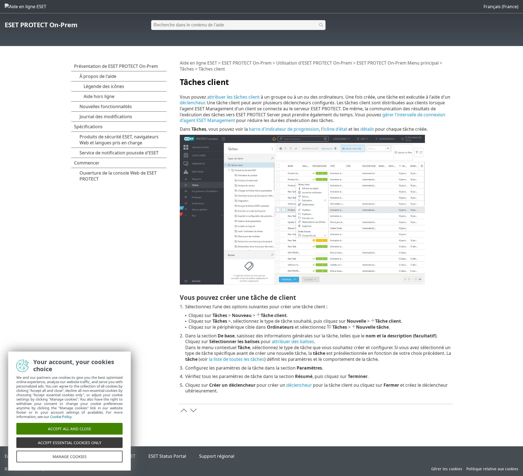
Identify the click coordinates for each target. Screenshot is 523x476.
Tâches (187, 69)
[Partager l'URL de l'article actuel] (432, 80)
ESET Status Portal (167, 456)
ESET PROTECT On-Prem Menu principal (398, 63)
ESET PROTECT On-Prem (41, 24)
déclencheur (192, 103)
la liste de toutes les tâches (236, 359)
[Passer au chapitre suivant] (193, 410)
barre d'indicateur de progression (284, 129)
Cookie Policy (60, 416)
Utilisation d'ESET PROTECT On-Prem (314, 63)
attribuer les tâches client (233, 97)
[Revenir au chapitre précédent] (184, 410)
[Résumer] (449, 80)
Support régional (216, 456)
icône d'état (335, 129)
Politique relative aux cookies (492, 468)
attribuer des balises (293, 341)
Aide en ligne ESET (198, 63)
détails (367, 129)
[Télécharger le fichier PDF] (440, 80)
